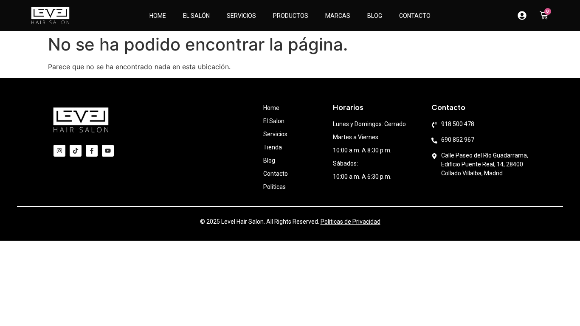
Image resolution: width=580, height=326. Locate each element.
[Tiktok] (76, 151)
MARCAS (337, 15)
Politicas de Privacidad (350, 221)
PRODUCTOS (290, 15)
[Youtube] (108, 151)
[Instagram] (59, 151)
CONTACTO (415, 15)
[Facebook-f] (92, 151)
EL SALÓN (196, 15)
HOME (157, 15)
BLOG (374, 15)
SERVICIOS (241, 15)
